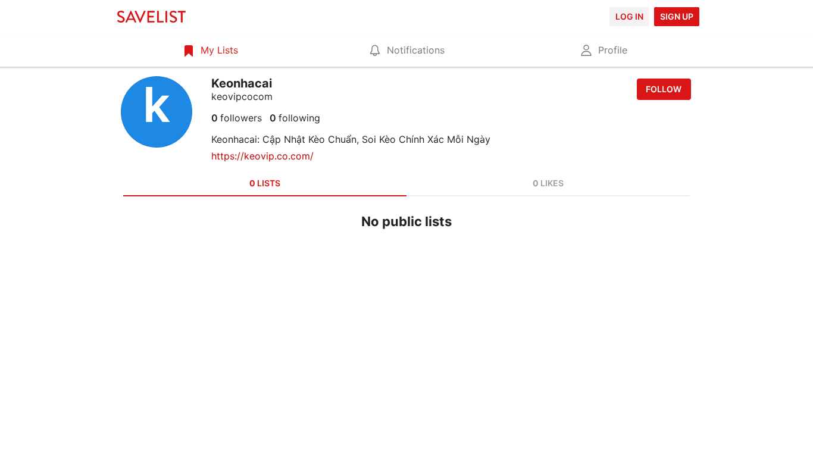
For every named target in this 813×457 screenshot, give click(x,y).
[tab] (209, 50)
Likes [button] (548, 183)
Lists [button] (264, 183)
